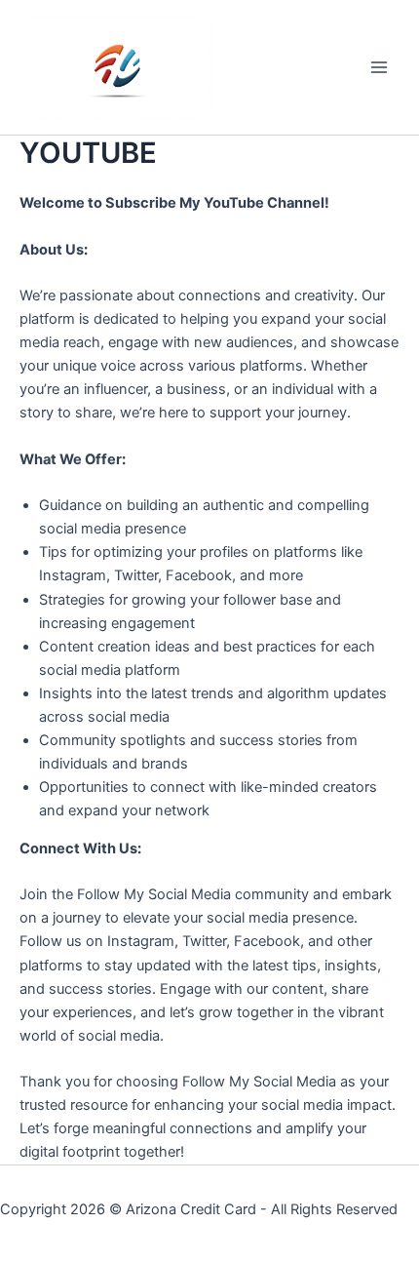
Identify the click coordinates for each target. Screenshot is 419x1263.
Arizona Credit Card (191, 1209)
